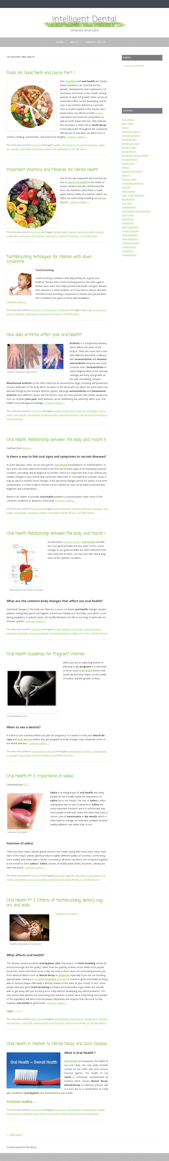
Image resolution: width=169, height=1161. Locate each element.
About (74, 42)
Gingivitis (126, 187)
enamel (99, 113)
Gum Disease (38, 751)
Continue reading (77, 136)
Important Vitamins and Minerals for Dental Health (52, 170)
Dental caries (68, 411)
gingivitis (72, 232)
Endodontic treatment (132, 183)
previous (67, 542)
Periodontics (128, 223)
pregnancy (33, 512)
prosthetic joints (49, 414)
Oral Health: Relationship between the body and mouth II (56, 440)
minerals (99, 232)
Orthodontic (128, 219)
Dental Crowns (129, 147)
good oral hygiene (92, 629)
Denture (126, 175)
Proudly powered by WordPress (22, 1147)
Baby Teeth (127, 123)
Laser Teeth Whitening (133, 195)
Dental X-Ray (128, 163)
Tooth (63, 1113)
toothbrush (44, 313)
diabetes (66, 508)
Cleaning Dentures (131, 131)
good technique (49, 979)
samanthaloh (92, 1113)
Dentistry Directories (132, 171)
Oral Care (36, 144)
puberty (43, 512)
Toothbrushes (49, 309)
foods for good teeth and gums (82, 144)
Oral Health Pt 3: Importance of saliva (40, 776)
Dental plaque (89, 1109)
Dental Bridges (129, 139)
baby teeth (86, 309)
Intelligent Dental (84, 19)
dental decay (91, 1019)
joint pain (81, 411)
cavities (57, 144)
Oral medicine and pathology (136, 211)
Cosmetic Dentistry (131, 135)
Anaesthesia (128, 119)
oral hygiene (24, 236)
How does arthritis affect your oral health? (44, 335)
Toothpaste (63, 309)
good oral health (85, 232)
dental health (60, 232)
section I (26, 448)
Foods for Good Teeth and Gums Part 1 (41, 73)
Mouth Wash (128, 199)
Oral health (71, 1061)
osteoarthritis (20, 414)
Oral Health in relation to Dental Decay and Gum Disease (57, 1044)
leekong (19, 418)
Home (60, 42)
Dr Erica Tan (67, 755)
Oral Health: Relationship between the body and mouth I (56, 533)
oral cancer (97, 508)
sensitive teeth (41, 1023)
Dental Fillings (128, 151)
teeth (56, 1113)
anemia (57, 508)
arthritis (57, 411)
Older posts (14, 1134)
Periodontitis (38, 236)
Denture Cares (129, 179)
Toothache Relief (130, 242)
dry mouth (77, 629)
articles (76, 542)
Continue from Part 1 (66, 913)
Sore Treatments (130, 227)
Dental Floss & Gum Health (135, 155)
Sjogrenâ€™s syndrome (46, 879)
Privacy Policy (95, 42)
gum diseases (14, 1023)
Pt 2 (25, 784)
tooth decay (38, 148)
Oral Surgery (128, 215)
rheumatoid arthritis (68, 414)
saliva (31, 879)
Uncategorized (129, 254)
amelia (75, 313)
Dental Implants (129, 159)
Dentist (125, 167)
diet (64, 144)
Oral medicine (129, 207)
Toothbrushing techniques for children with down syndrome (49, 259)
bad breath (59, 875)
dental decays (75, 751)
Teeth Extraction (130, 235)
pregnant (36, 755)
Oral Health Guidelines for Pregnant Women (46, 654)
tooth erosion (72, 1023)
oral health (25, 148)
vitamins (49, 148)
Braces (125, 127)
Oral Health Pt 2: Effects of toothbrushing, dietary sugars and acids (55, 902)
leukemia (86, 508)
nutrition (15, 148)
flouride (101, 1109)
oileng (83, 148)
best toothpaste (61, 1019)
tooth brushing (86, 414)
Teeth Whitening (130, 239)
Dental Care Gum (130, 143)
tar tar (50, 1113)
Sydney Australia (130, 231)
